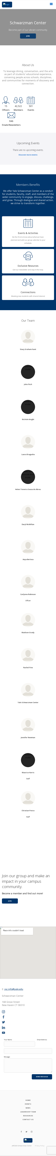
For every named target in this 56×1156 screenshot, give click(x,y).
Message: (7, 1057)
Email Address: (42, 1040)
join (10, 901)
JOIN (28, 36)
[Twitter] (3, 1022)
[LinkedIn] (3, 1028)
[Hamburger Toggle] (51, 5)
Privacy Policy (39, 1146)
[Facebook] (3, 1017)
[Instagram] (3, 1012)
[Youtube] (3, 1033)
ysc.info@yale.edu (13, 989)
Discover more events (28, 155)
